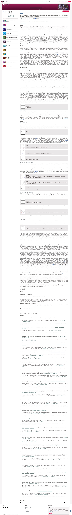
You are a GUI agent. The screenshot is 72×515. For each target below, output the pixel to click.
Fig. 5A (29, 206)
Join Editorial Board (5, 5)
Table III (66, 140)
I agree (51, 513)
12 (57, 54)
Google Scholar (46, 318)
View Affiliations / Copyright (25, 19)
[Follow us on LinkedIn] (5, 507)
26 (41, 238)
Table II (43, 128)
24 (61, 233)
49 (28, 272)
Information (53, 1)
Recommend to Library (11, 16)
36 (52, 264)
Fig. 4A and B (37, 171)
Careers (26, 508)
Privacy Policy (51, 511)
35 (46, 263)
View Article (42, 318)
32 (64, 261)
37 (53, 264)
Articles (49, 1)
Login (63, 1)
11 (56, 53)
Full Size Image (10, 13)
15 (58, 55)
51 (62, 273)
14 (58, 54)
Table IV (35, 172)
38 (59, 265)
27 (46, 238)
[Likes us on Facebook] (7, 507)
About (43, 1)
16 (59, 55)
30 (30, 248)
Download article (65, 11)
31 (35, 248)
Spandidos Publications (28, 507)
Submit (69, 1)
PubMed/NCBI (52, 318)
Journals (46, 1)
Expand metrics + (23, 23)
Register (66, 1)
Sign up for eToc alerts (11, 15)
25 (24, 236)
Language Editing (58, 1)
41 (60, 265)
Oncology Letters (6, 4)
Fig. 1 (36, 138)
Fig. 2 (60, 141)
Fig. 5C (62, 216)
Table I (55, 100)
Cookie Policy (56, 510)
